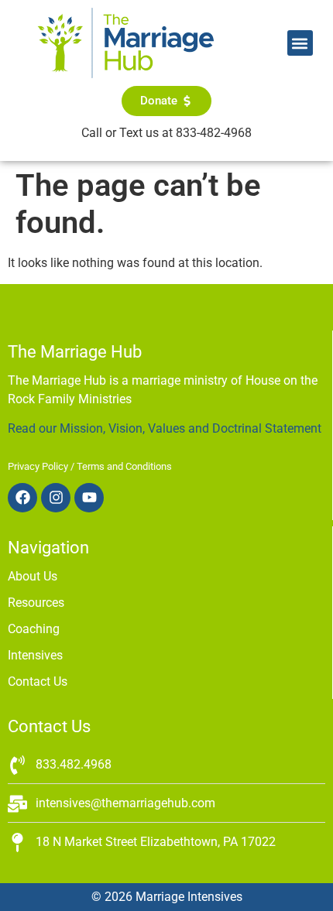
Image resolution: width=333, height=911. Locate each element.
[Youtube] (89, 497)
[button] (300, 43)
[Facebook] (22, 497)
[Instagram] (55, 497)
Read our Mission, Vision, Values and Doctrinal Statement (164, 428)
